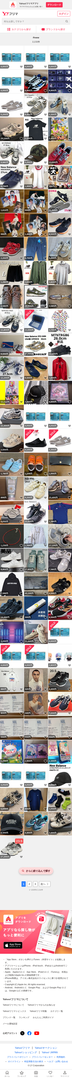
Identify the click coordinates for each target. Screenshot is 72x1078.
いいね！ (21, 67)
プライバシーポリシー (17, 1057)
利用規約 (61, 1057)
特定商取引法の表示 (33, 1061)
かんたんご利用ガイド (43, 1017)
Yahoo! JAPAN (50, 1052)
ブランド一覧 (9, 1017)
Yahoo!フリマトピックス (14, 1011)
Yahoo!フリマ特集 (38, 1011)
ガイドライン (14, 1061)
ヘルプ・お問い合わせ (57, 1061)
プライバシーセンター (42, 1057)
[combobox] (36, 21)
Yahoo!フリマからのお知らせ (41, 1005)
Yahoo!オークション (46, 1048)
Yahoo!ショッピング (26, 1052)
